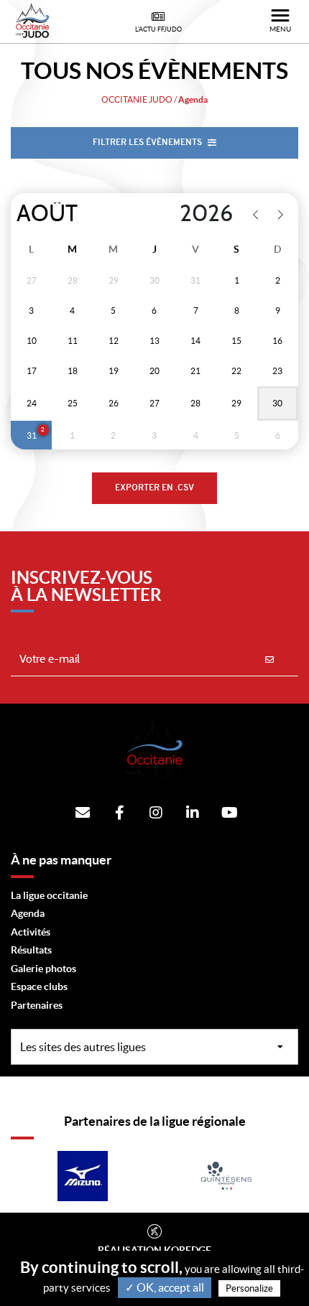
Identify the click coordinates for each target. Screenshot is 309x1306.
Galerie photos (43, 968)
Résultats (31, 950)
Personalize (249, 1288)
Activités (30, 932)
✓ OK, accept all (164, 1287)
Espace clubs (39, 986)
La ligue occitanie (49, 895)
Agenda (28, 913)
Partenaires (37, 1005)
